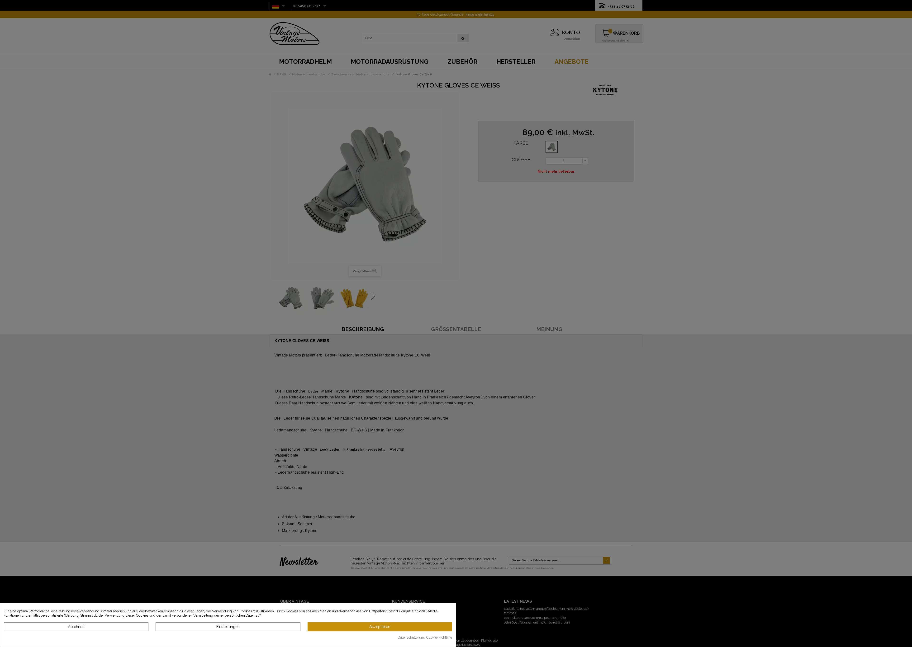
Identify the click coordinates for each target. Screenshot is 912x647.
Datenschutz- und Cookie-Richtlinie (425, 637)
